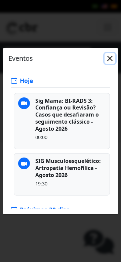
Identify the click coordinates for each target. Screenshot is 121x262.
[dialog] (60, 131)
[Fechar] (110, 58)
